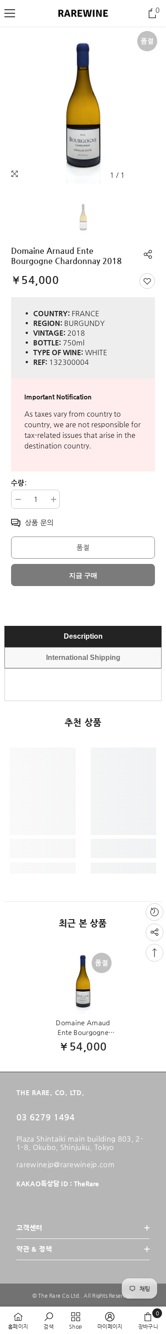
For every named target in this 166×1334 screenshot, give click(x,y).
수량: (19, 483)
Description (83, 636)
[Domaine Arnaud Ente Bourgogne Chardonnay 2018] (83, 981)
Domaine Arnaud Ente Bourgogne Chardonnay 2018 (83, 1028)
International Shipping (83, 657)
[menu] (9, 13)
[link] (43, 848)
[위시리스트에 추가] (147, 281)
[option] (83, 105)
